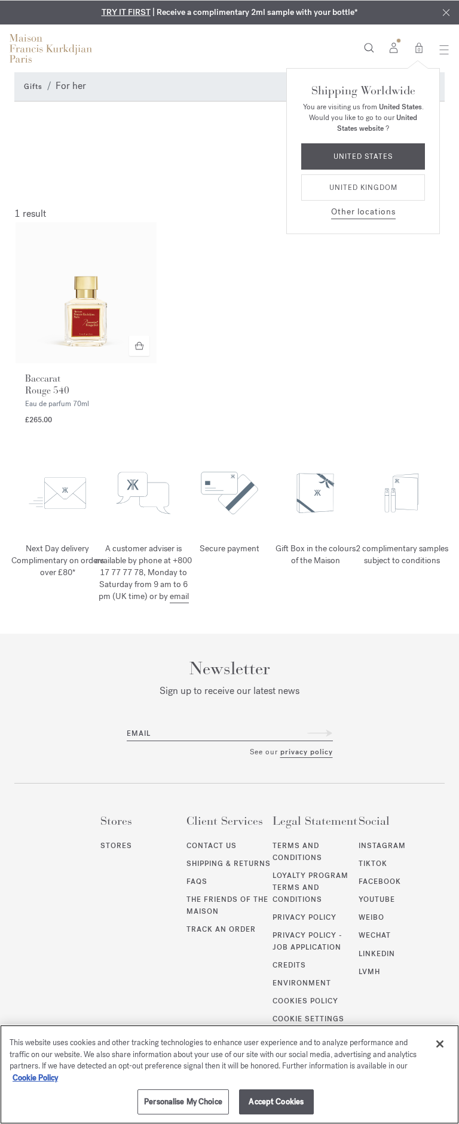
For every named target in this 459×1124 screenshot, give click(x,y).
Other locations (363, 211)
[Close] (440, 1044)
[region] (229, 1074)
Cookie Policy (35, 1078)
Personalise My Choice (183, 1102)
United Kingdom (363, 187)
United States (363, 156)
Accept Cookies (276, 1102)
